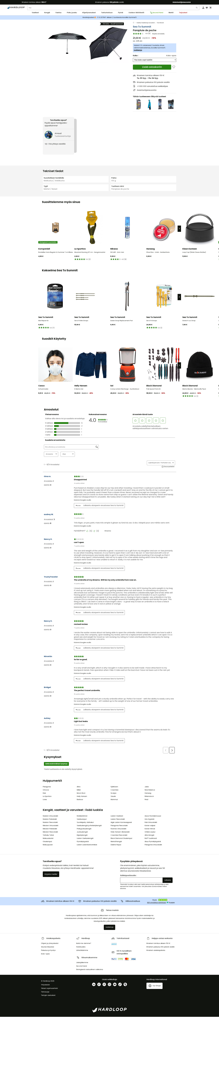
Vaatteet (35, 12)
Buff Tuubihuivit (151, 838)
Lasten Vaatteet (117, 816)
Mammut (114, 799)
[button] (67, 43)
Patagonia (47, 787)
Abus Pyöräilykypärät (153, 841)
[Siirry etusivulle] (135, 23)
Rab (44, 793)
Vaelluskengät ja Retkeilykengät (89, 825)
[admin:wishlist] (173, 67)
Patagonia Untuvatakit (153, 845)
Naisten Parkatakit (50, 819)
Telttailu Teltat (48, 835)
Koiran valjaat (150, 825)
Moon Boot (81, 793)
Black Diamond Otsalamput (121, 838)
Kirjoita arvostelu (158, 34)
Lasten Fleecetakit (118, 819)
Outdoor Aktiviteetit (136, 12)
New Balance (150, 790)
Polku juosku (72, 12)
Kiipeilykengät (82, 835)
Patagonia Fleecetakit (119, 825)
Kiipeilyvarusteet (89, 12)
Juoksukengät (82, 832)
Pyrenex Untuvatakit (118, 829)
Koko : (135, 56)
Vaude (113, 796)
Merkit (171, 12)
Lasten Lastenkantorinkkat (87, 845)
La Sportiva (47, 796)
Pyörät (120, 12)
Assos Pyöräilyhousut (153, 816)
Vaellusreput (82, 819)
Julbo (147, 787)
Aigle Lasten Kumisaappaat (121, 822)
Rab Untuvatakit (151, 822)
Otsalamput (47, 841)
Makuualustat (48, 838)
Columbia (114, 790)
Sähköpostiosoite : (128, 875)
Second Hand (158, 12)
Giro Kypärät (149, 819)
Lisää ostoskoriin (152, 67)
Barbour (80, 799)
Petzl (146, 799)
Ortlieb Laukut (150, 832)
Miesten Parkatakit (50, 829)
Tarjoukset (183, 12)
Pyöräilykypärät (83, 841)
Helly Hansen (82, 796)
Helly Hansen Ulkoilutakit (120, 832)
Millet (79, 790)
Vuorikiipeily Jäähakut (85, 822)
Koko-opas (171, 56)
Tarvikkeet (160, 22)
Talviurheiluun (107, 12)
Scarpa (113, 793)
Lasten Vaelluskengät (85, 838)
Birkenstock (149, 796)
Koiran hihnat (150, 829)
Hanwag (148, 793)
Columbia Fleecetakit (119, 835)
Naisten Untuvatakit (50, 816)
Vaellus (58, 12)
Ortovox (46, 790)
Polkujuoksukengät (84, 829)
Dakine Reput (116, 845)
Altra (78, 787)
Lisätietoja (138, 50)
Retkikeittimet (82, 816)
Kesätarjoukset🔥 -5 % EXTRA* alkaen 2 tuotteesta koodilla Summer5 (110, 17)
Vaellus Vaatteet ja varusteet (146, 22)
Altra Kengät (149, 835)
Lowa (45, 799)
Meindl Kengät (116, 841)
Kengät (47, 12)
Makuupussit (48, 845)
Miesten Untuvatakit (50, 825)
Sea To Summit (142, 27)
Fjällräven (114, 787)
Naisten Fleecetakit (50, 822)
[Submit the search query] (197, 8)
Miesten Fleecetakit (50, 832)
